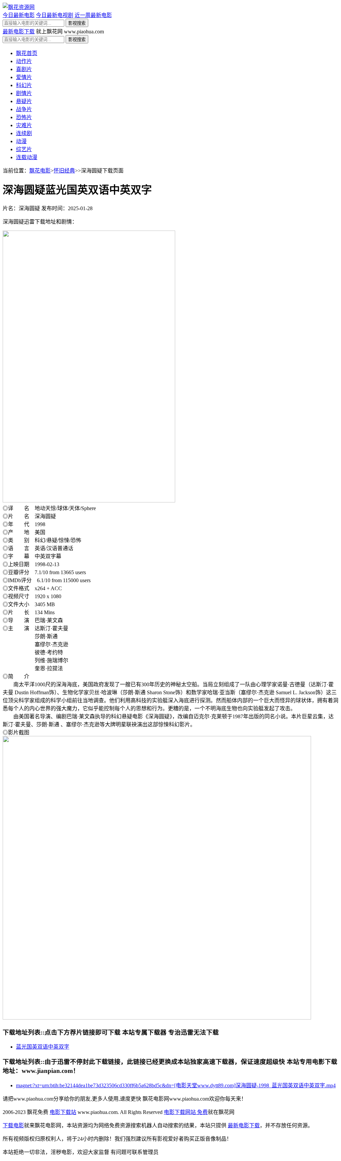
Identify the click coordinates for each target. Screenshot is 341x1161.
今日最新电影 (19, 15)
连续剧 (24, 133)
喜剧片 (24, 69)
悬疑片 (24, 101)
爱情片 (24, 77)
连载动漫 (26, 157)
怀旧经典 (64, 170)
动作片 (24, 61)
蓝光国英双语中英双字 (42, 1047)
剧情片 (24, 93)
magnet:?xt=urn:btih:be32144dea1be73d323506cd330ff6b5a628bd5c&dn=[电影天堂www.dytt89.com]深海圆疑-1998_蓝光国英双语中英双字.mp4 (176, 1085)
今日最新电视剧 (54, 15)
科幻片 (24, 85)
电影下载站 (63, 1112)
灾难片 (24, 125)
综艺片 (24, 149)
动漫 (21, 141)
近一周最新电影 (93, 15)
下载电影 (13, 1125)
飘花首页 (26, 53)
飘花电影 (40, 170)
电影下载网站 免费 (186, 1112)
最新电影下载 (19, 31)
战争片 (24, 109)
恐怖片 (24, 117)
